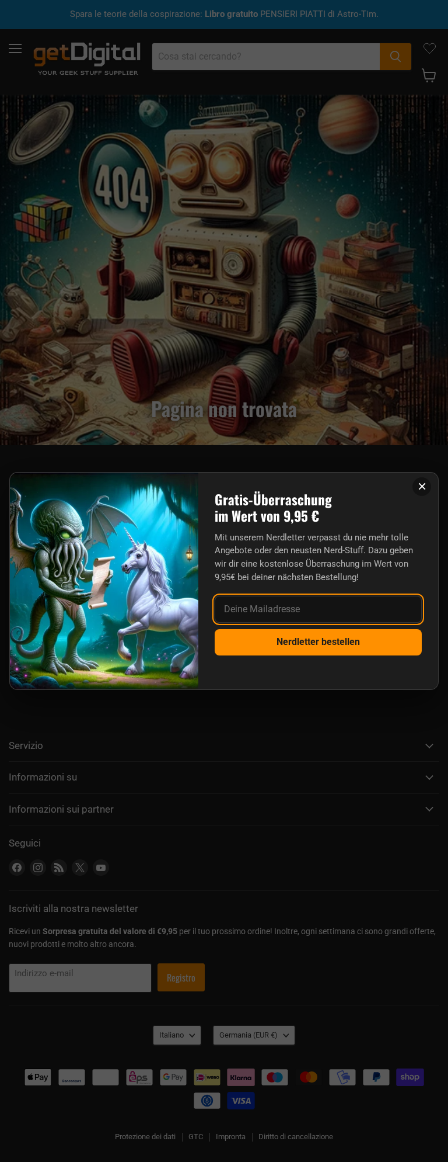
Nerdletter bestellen (318, 641)
